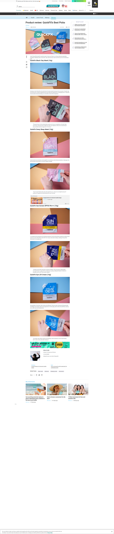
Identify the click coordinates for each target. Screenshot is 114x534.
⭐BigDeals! (25, 10)
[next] (85, 10)
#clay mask (40, 371)
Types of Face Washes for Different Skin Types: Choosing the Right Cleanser (81, 34)
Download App (54, 1)
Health (31, 10)
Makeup (61, 10)
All (26, 17)
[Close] (111, 531)
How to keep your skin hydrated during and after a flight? (80, 38)
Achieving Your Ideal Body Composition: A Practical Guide (80, 29)
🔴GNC (36, 10)
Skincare (42, 10)
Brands (91, 10)
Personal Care (54, 10)
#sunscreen (61, 371)
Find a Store (61, 1)
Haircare (47, 10)
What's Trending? (68, 1)
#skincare (47, 371)
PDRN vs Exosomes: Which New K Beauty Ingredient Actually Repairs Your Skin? (80, 25)
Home (65, 10)
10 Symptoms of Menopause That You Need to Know (80, 47)
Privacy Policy (50, 532)
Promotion (18, 10)
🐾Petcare (74, 10)
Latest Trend (39, 17)
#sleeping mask (54, 371)
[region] (57, 531)
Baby (69, 10)
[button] (95, 4)
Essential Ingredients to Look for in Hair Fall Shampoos (81, 43)
